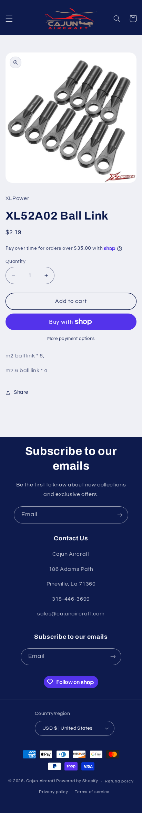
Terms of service (92, 792)
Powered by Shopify (77, 781)
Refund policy (119, 781)
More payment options (71, 339)
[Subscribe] (120, 514)
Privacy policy (53, 792)
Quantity (16, 261)
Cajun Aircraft (40, 781)
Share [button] (21, 392)
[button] (9, 18)
